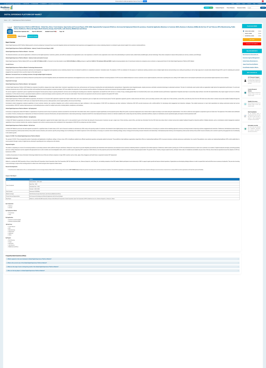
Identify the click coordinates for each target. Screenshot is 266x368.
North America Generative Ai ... (251, 54)
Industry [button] (208, 7)
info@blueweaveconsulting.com (56, 3)
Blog (254, 3)
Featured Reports (220, 7)
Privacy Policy (140, 1)
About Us (238, 3)
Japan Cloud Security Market (250, 64)
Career (243, 3)
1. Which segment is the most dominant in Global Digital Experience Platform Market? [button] (29, 259)
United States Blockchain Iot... (250, 61)
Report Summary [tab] (12, 36)
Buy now (252, 39)
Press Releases (231, 7)
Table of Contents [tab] (22, 36)
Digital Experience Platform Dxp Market (22, 20)
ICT (10, 20)
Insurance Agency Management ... (252, 58)
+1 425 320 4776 (26, 3)
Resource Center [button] (241, 7)
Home (233, 3)
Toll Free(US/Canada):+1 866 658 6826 (13, 3)
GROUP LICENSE (248, 33)
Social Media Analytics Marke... (251, 67)
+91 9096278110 (43, 3)
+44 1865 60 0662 (34, 3)
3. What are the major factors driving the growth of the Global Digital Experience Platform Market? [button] (33, 266)
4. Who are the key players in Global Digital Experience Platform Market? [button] (26, 270)
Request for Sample (252, 43)
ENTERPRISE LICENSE (249, 35)
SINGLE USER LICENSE (249, 31)
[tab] (123, 259)
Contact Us (259, 3)
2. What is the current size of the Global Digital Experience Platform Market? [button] (27, 263)
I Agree (145, 1)
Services (249, 3)
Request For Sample (32, 36)
